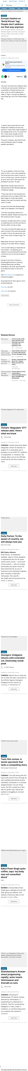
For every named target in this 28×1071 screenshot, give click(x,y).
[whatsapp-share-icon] (2, 77)
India (18, 8)
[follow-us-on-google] (25, 76)
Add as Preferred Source (15, 70)
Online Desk (7, 437)
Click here (4, 287)
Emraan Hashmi (5, 295)
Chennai (4, 8)
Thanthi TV (22, 1)
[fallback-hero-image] (6, 341)
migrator (3, 55)
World (24, 8)
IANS (2, 880)
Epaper (5, 1)
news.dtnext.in (9, 275)
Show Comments (14, 305)
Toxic (16, 778)
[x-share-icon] (5, 77)
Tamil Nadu (12, 8)
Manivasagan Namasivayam (9, 768)
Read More (14, 466)
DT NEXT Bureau (9, 667)
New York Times (6, 545)
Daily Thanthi (13, 1)
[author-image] (2, 437)
